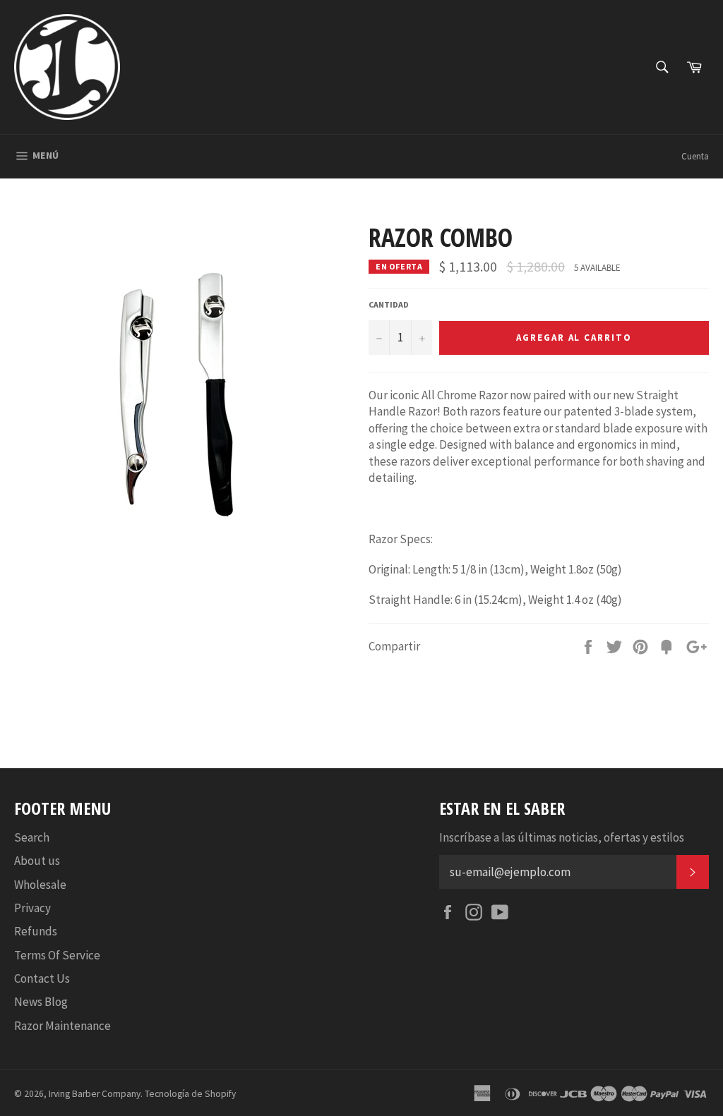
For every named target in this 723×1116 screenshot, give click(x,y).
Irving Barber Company (95, 1094)
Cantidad (389, 304)
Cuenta (695, 156)
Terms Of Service (57, 955)
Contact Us (42, 978)
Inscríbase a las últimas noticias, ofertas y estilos (561, 837)
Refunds (35, 931)
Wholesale (40, 884)
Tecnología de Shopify (190, 1094)
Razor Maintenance (62, 1025)
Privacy (32, 908)
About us (37, 860)
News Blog (41, 1001)
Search (31, 837)
